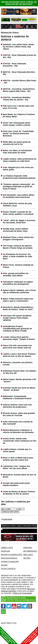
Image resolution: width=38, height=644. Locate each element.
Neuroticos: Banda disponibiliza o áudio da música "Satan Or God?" (18, 308)
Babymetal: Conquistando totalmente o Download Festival (17, 397)
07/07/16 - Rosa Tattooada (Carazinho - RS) (14, 65)
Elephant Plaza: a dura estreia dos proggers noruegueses (18, 238)
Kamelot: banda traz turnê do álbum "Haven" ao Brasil (19, 389)
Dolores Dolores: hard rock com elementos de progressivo (17, 406)
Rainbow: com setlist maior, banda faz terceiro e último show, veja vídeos (18, 46)
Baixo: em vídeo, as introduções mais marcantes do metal (17, 151)
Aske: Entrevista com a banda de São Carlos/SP (18, 423)
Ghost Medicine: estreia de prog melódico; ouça (17, 204)
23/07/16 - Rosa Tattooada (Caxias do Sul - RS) (19, 56)
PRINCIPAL (27, 548)
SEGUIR (4, 565)
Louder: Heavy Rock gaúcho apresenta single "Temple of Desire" (19, 338)
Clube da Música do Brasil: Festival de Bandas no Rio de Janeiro (19, 493)
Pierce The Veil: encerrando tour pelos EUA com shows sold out (17, 346)
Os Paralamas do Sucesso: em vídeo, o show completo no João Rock (17, 256)
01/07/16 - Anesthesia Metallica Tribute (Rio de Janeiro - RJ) (17, 98)
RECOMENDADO (30, 551)
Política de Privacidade (22, 593)
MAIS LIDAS (28, 555)
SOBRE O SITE (7, 548)
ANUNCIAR (5, 551)
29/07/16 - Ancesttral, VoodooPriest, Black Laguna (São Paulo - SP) (19, 90)
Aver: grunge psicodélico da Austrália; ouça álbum (15, 274)
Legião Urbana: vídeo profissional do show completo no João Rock (19, 160)
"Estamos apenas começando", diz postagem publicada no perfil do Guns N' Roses (19, 186)
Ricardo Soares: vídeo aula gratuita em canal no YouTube (19, 414)
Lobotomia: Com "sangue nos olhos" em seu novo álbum (16, 467)
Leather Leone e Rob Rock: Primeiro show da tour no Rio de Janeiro (19, 355)
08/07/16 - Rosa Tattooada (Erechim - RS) (19, 73)
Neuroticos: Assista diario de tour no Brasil (19, 476)
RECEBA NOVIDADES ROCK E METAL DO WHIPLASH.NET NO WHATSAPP (19, 3)
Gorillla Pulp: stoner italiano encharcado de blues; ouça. (15, 230)
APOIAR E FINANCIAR (10, 562)
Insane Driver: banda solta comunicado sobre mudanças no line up (19, 441)
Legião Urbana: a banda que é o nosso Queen (17, 450)
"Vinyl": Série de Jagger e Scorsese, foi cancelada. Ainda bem (19, 221)
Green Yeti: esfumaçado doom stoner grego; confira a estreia (16, 124)
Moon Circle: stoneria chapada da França (18, 266)
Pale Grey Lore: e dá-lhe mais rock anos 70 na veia (18, 107)
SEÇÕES (27, 558)
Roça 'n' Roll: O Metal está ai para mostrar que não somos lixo (18, 459)
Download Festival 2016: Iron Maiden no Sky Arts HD (19, 372)
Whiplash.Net (6, 32)
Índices (16, 32)
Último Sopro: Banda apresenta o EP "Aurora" (19, 380)
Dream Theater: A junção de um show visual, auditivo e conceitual (18, 213)
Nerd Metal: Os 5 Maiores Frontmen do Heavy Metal (19, 115)
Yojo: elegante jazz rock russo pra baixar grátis (18, 168)
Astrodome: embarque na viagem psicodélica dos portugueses (18, 283)
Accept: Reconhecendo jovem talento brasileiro (16, 484)
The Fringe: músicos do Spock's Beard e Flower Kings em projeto (18, 247)
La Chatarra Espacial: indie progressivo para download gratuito (19, 177)
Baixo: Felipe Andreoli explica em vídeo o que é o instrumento (18, 300)
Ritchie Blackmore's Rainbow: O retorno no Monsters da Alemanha (18, 431)
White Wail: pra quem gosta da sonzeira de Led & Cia (16, 143)
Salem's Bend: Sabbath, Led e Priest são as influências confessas (19, 291)
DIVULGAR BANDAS (9, 558)
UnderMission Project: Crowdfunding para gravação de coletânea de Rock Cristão (17, 328)
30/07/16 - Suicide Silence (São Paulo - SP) (19, 81)
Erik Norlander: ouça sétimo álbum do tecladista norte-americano (18, 196)
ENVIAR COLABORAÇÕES (11, 555)
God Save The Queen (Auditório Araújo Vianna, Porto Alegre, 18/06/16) (17, 318)
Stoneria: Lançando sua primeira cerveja (17, 363)
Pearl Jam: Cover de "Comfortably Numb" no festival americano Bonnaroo (18, 133)
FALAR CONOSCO (8, 569)
